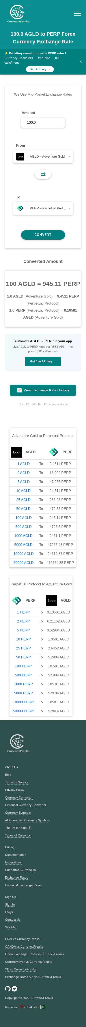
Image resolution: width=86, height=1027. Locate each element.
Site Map (11, 927)
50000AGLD (23, 563)
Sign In (10, 904)
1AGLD (23, 464)
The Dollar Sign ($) (18, 827)
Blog (8, 774)
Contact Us (13, 919)
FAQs (9, 912)
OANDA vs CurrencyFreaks (24, 946)
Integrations (13, 862)
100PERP (23, 666)
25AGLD (23, 500)
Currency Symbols (18, 812)
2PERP (23, 621)
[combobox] (43, 156)
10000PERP (23, 702)
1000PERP (23, 684)
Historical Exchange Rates (23, 885)
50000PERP (23, 711)
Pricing (10, 847)
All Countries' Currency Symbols (27, 820)
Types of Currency (18, 835)
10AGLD (23, 491)
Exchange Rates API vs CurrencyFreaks (33, 977)
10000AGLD (23, 554)
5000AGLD (23, 545)
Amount (28, 113)
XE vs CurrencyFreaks (20, 969)
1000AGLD (23, 536)
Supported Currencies (20, 870)
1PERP (23, 612)
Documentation (15, 854)
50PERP (23, 657)
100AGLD (23, 518)
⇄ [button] (43, 174)
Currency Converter (19, 797)
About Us (11, 767)
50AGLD (23, 509)
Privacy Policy (14, 790)
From (20, 145)
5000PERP (23, 693)
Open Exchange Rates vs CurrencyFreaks (34, 954)
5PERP (23, 630)
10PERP (23, 639)
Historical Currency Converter (25, 805)
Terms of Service (16, 782)
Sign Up (10, 897)
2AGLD (23, 473)
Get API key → (40, 69)
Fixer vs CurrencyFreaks (22, 939)
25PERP (23, 648)
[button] (77, 13)
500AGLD (23, 527)
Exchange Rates (16, 877)
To (18, 197)
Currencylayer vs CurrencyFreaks (28, 961)
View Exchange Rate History (43, 390)
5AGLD (23, 482)
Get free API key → (43, 361)
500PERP (23, 675)
